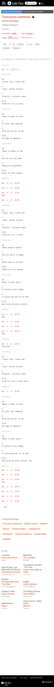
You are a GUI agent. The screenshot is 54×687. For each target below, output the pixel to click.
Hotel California (30, 584)
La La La (26, 575)
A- (10, 44)
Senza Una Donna (9, 558)
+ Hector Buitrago (10, 519)
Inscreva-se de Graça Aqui (12, 12)
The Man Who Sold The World (10, 583)
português (48, 682)
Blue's (4, 560)
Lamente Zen (34, 529)
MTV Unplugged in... (9, 587)
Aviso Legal (23, 677)
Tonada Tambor (19, 529)
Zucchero (6, 555)
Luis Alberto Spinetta (32, 565)
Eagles (26, 582)
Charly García (29, 601)
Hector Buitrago (10, 20)
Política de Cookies (36, 677)
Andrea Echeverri (10, 25)
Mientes (26, 606)
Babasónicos (7, 603)
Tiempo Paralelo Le (23, 534)
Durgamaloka (40, 534)
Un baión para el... (9, 575)
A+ (14, 44)
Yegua (4, 606)
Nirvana (5, 579)
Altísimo (44, 523)
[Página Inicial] (15, 3)
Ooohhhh (7, 539)
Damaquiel (7, 534)
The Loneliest (29, 558)
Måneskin (27, 555)
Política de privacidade (9, 677)
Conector (5, 29)
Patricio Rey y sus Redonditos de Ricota (11, 568)
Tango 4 (26, 608)
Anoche (4, 608)
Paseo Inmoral (8, 594)
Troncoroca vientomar (12, 523)
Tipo (23, 33)
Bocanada (6, 596)
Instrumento (6, 33)
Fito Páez (28, 567)
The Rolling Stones (31, 591)
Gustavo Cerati (8, 591)
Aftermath (27, 596)
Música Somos (31, 523)
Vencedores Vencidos (11, 572)
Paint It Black (29, 594)
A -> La (29, 44)
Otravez (6, 529)
